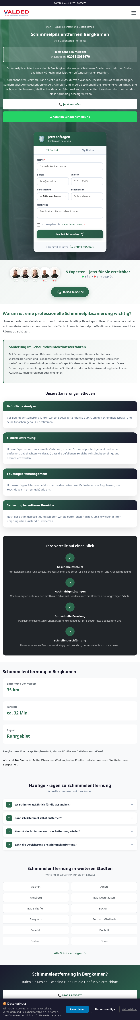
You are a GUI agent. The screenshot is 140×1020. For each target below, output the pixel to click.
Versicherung (44, 189)
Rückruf (90, 150)
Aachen (35, 886)
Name (41, 159)
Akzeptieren (77, 1009)
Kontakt (54, 150)
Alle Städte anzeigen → (70, 953)
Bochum (36, 941)
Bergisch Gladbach (104, 919)
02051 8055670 (78, 3)
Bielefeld (35, 930)
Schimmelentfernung (66, 26)
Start (48, 26)
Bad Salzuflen (35, 908)
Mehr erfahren (129, 1009)
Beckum (104, 908)
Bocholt (104, 930)
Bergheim (36, 919)
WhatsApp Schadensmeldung (70, 117)
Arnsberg (36, 897)
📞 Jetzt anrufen (70, 104)
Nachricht (42, 204)
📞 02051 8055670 (70, 995)
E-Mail (40, 174)
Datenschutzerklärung (72, 224)
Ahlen (104, 886)
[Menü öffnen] (133, 13)
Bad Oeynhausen (104, 897)
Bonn (104, 941)
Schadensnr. (77, 189)
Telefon (75, 174)
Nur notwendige (105, 1009)
